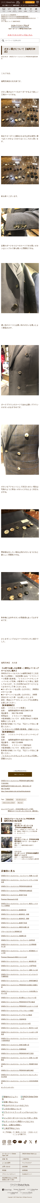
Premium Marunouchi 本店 (9, 899)
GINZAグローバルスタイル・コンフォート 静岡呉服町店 (19, 981)
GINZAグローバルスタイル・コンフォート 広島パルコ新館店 (19, 1059)
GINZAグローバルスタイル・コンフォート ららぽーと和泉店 (19, 1033)
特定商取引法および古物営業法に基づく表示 (9, 1179)
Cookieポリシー (27, 1174)
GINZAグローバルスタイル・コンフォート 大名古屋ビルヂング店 (19, 992)
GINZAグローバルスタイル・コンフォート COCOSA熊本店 (19, 1082)
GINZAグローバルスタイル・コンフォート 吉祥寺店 (18, 940)
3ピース (20, 802)
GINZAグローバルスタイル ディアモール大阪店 (16, 1015)
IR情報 (4, 1170)
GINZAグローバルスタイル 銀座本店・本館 (15, 914)
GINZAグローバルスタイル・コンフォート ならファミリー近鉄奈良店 (19, 1039)
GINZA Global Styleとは (29, 1153)
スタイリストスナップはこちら (20, 35)
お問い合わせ (6, 1166)
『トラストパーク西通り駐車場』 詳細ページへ (20, 729)
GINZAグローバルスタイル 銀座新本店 (13, 910)
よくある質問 (6, 1163)
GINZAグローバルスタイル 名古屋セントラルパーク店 (18, 997)
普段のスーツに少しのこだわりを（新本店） (23, 811)
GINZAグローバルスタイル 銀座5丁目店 (14, 923)
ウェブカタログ (27, 1163)
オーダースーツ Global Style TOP (9, 1154)
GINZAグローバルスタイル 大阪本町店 (13, 1019)
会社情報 (25, 1166)
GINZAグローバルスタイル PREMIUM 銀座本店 (16, 886)
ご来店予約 (25, 1159)
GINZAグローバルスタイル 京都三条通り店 (15, 1045)
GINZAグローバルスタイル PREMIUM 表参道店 (16, 890)
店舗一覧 (5, 1159)
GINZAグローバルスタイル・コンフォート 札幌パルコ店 (19, 876)
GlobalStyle (9, 799)
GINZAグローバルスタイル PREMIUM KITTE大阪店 (18, 1002)
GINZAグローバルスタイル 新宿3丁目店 (14, 895)
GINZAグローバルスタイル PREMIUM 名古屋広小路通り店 (19, 986)
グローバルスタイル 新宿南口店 (11, 931)
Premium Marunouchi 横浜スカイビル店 (14, 957)
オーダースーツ (21, 799)
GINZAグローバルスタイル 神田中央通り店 (15, 927)
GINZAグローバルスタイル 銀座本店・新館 (15, 918)
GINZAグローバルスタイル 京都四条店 (13, 1049)
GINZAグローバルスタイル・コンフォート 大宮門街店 (18, 966)
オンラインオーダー (7, 1087)
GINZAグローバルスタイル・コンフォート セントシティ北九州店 (19, 1076)
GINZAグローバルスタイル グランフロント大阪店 (17, 1010)
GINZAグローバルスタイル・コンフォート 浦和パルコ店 (19, 970)
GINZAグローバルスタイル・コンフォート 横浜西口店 (18, 961)
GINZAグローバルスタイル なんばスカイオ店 (16, 1023)
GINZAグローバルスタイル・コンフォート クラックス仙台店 (19, 881)
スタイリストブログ (9, 802)
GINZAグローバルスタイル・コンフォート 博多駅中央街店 (19, 1065)
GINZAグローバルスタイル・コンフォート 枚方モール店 (19, 1028)
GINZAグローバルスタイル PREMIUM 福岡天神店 (17, 1070)
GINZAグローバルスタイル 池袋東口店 (13, 936)
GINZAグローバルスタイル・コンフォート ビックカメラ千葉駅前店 (19, 975)
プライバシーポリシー (9, 1174)
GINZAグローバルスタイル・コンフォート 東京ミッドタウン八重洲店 (19, 904)
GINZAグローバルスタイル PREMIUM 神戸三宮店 (17, 1053)
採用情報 (25, 1170)
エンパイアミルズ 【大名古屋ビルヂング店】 (17, 809)
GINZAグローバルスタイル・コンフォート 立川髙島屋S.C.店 (18, 945)
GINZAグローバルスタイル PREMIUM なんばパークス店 (19, 1006)
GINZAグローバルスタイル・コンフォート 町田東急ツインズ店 (19, 952)
